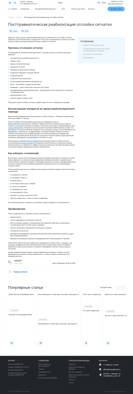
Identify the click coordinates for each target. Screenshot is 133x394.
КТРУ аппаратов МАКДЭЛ (47, 378)
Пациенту (72, 364)
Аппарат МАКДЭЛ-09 (15, 364)
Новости (72, 380)
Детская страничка (75, 372)
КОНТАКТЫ (103, 361)
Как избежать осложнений (92, 54)
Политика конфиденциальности (115, 391)
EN (99, 3)
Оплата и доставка (78, 9)
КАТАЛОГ (11, 361)
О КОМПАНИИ (43, 361)
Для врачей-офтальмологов (45, 9)
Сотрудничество (44, 372)
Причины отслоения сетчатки (93, 45)
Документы (42, 375)
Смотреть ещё (105, 287)
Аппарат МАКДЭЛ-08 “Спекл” (18, 367)
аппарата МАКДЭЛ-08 (28, 143)
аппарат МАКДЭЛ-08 (15, 128)
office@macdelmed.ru (115, 4)
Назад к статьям (20, 271)
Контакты (91, 9)
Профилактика (88, 58)
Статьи (71, 383)
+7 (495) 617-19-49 (116, 1)
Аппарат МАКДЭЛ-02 (15, 370)
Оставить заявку (116, 9)
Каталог (14, 9)
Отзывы (41, 369)
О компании (24, 9)
